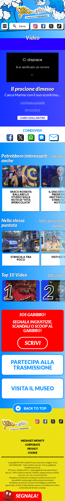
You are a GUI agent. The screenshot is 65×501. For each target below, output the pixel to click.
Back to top (35, 408)
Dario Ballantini (32, 117)
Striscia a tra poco (20, 258)
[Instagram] (35, 26)
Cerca (22, 26)
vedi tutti (57, 156)
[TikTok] (59, 26)
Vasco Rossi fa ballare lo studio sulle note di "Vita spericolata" (21, 197)
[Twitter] (51, 26)
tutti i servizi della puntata (51, 222)
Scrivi (32, 343)
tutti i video (56, 275)
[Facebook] (43, 26)
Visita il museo (32, 388)
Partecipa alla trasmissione (32, 365)
